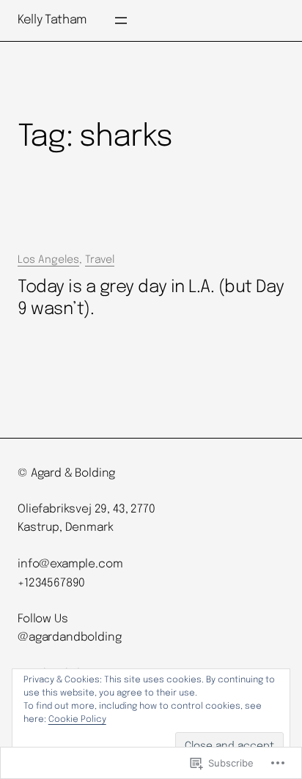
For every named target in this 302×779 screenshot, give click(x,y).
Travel (99, 260)
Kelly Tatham (52, 20)
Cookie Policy (77, 719)
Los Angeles (48, 260)
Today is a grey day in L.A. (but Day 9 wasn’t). (151, 298)
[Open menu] (121, 20)
